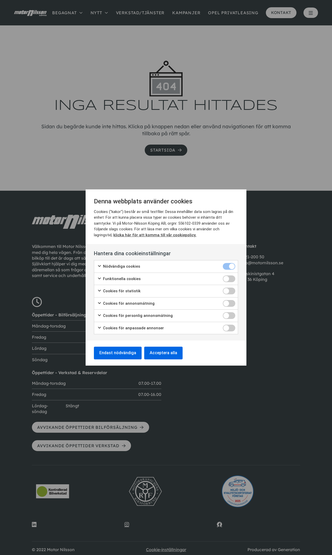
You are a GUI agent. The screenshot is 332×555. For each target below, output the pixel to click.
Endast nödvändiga (117, 352)
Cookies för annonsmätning (128, 303)
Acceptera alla (163, 352)
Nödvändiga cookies (121, 266)
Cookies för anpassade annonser (133, 328)
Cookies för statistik (121, 291)
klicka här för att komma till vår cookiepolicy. (154, 235)
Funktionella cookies (121, 278)
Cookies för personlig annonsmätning (137, 315)
